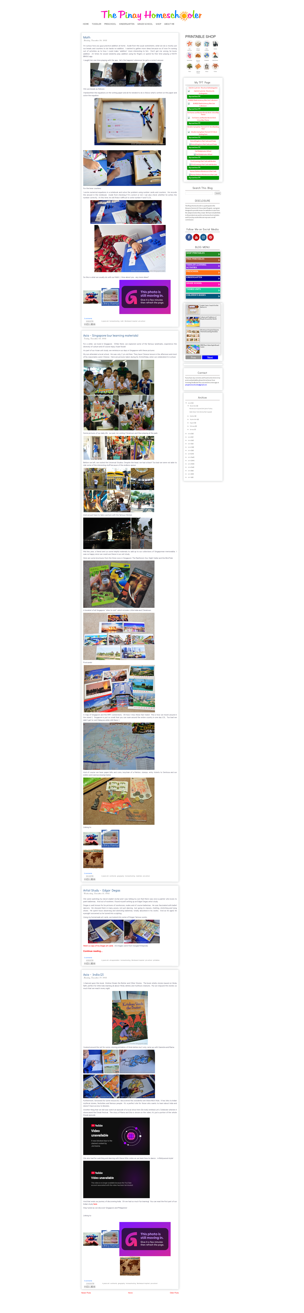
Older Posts (174, 1293)
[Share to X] (90, 324)
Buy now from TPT (194, 96)
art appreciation (114, 960)
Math (86, 37)
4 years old (105, 321)
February (192, 426)
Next (210, 357)
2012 (189, 474)
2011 (189, 477)
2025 (189, 403)
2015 (189, 464)
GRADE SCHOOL (145, 24)
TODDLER (96, 24)
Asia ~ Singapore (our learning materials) (110, 335)
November (193, 406)
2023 (189, 437)
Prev (193, 357)
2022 (189, 440)
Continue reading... (93, 951)
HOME (86, 24)
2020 (189, 447)
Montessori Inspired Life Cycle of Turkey (200, 408)
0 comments (88, 873)
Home (130, 1293)
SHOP (158, 24)
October (192, 416)
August (192, 423)
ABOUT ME (169, 24)
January (192, 429)
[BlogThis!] (87, 324)
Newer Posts (86, 1293)
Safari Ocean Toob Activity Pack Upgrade (200, 412)
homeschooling (114, 321)
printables (156, 960)
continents (112, 876)
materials (139, 876)
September (193, 419)
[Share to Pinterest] (94, 324)
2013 (189, 470)
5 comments (88, 318)
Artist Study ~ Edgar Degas (101, 890)
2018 (189, 454)
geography (120, 876)
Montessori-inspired (131, 321)
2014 (189, 467)
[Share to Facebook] (92, 324)
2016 (189, 460)
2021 (189, 444)
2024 (189, 433)
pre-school (141, 321)
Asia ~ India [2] (93, 975)
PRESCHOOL (110, 24)
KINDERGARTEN (126, 24)
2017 (189, 457)
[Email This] (85, 324)
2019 (189, 450)
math (122, 321)
